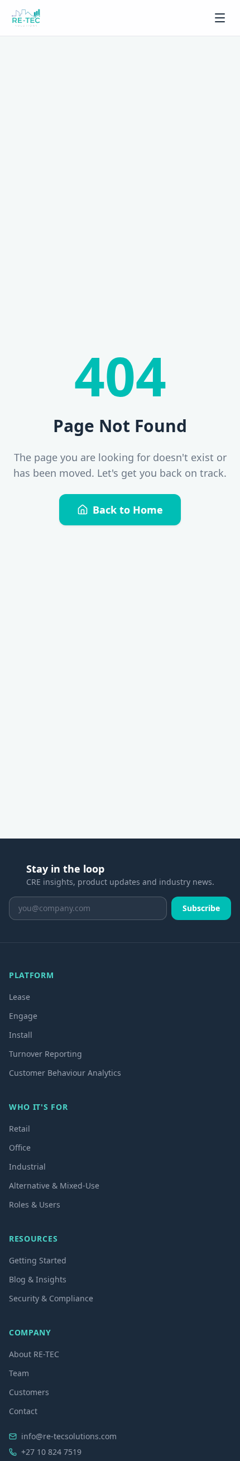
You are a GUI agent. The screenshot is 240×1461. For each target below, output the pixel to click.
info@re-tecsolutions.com (69, 1436)
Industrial (27, 1166)
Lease (19, 996)
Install (20, 1034)
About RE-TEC (34, 1354)
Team (19, 1373)
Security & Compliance (51, 1298)
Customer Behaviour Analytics (65, 1072)
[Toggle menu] (220, 18)
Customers (29, 1392)
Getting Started (37, 1260)
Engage (23, 1015)
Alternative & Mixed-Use (54, 1185)
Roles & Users (34, 1204)
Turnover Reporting (45, 1053)
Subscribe (201, 908)
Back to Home (128, 509)
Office (20, 1147)
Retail (19, 1128)
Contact (23, 1411)
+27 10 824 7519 (51, 1451)
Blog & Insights (37, 1279)
